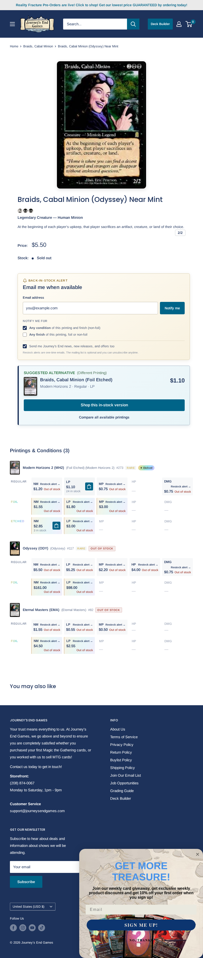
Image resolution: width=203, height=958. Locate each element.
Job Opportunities (124, 783)
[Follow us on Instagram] (22, 927)
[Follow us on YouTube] (32, 927)
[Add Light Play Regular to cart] (89, 486)
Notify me (172, 308)
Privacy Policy (121, 744)
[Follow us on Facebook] (13, 927)
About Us (117, 729)
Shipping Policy (122, 768)
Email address (33, 297)
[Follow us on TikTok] (41, 927)
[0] (189, 24)
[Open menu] (12, 24)
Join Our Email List (125, 775)
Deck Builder (160, 24)
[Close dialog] (198, 854)
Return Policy (121, 752)
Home (14, 46)
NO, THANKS (141, 940)
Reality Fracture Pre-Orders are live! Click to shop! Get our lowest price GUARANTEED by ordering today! (101, 5)
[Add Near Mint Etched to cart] (56, 526)
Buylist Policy (121, 760)
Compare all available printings (104, 417)
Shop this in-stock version (104, 405)
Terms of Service (124, 737)
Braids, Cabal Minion (38, 46)
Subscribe (26, 882)
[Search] (133, 24)
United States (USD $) (28, 906)
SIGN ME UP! (141, 925)
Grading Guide (122, 791)
